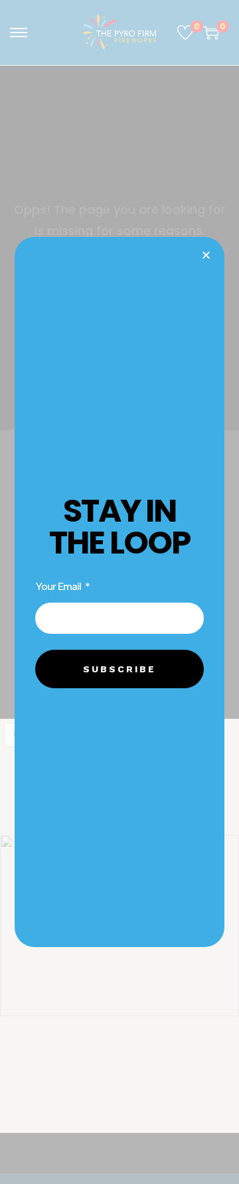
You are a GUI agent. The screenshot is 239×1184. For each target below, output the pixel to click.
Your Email (59, 586)
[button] (206, 255)
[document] (119, 592)
